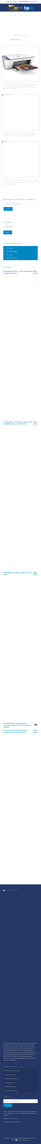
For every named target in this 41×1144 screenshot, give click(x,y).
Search (7, 232)
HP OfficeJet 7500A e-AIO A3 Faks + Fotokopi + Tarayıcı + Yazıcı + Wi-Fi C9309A (20, 182)
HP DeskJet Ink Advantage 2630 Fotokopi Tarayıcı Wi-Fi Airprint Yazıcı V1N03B (19, 86)
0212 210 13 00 (11, 1)
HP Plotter (10, 248)
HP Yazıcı (9, 254)
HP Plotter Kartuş (12, 251)
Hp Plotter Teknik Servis (12, 1070)
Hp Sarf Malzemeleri (11, 1090)
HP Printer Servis (9, 1074)
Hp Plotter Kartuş (9, 1086)
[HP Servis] (20, 8)
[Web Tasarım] (22, 1140)
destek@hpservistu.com (28, 1)
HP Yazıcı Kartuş (12, 258)
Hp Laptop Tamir (9, 1082)
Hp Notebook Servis (11, 1078)
